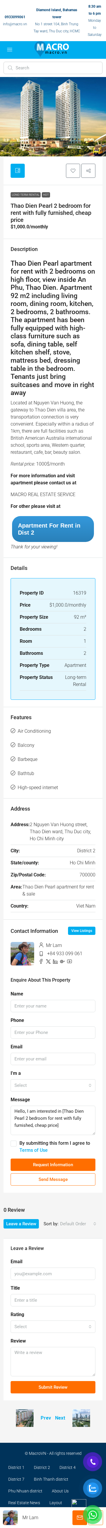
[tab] (18, 171)
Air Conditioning (34, 731)
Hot (46, 194)
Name (17, 994)
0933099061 (15, 17)
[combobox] (53, 1085)
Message (20, 1099)
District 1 (16, 1467)
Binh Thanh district (51, 1479)
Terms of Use (33, 1150)
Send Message (53, 1179)
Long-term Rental (25, 194)
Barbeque (27, 759)
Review (18, 1341)
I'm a (16, 1073)
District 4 (67, 1467)
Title (15, 1288)
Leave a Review (21, 1223)
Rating (17, 1314)
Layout (55, 1502)
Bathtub (26, 773)
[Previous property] (25, 1418)
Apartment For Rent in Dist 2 (49, 529)
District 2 (42, 1467)
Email (16, 1047)
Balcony (26, 745)
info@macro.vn (15, 24)
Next (60, 1418)
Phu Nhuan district (25, 1491)
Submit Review (53, 1387)
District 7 (16, 1479)
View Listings (81, 931)
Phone (17, 1020)
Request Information (53, 1164)
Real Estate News (24, 1502)
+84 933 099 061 (64, 953)
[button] (73, 171)
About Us (60, 1491)
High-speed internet (38, 787)
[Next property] (81, 1418)
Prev (46, 1418)
